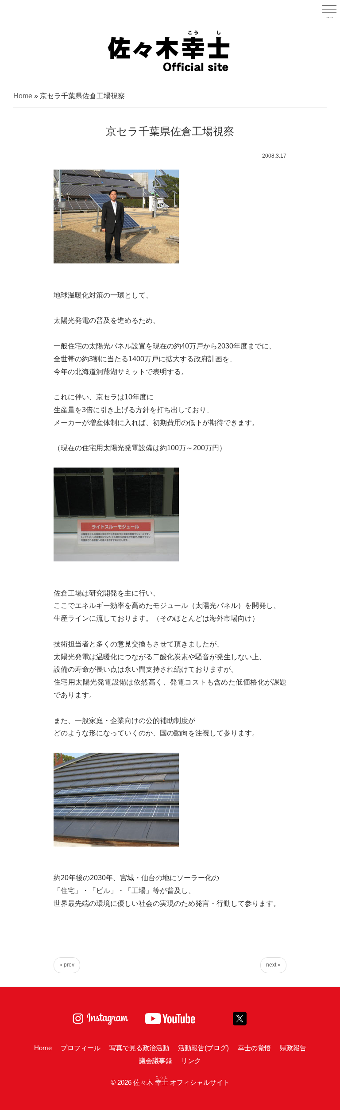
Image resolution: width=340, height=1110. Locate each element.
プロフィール (80, 1048)
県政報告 (293, 1048)
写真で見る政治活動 (139, 1048)
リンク (191, 1060)
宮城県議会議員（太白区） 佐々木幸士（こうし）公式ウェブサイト (170, 50)
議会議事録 (155, 1060)
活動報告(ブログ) (203, 1048)
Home (22, 96)
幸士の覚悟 (254, 1048)
